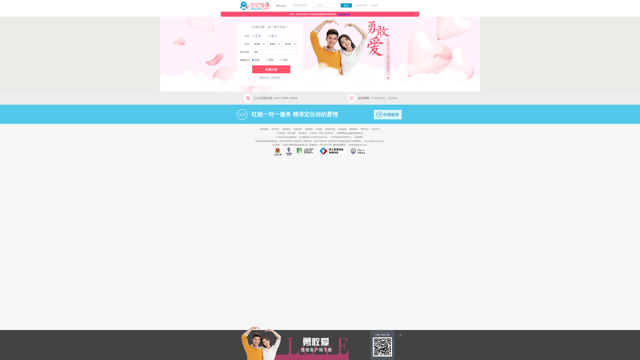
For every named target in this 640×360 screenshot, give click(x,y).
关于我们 (275, 129)
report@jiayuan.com (357, 145)
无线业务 (298, 129)
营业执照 (302, 133)
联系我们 (286, 129)
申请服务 (388, 114)
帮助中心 (365, 129)
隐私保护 (354, 129)
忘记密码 (374, 5)
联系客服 (264, 129)
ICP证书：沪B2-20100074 (322, 133)
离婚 (271, 60)
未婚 (257, 60)
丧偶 (285, 60)
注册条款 (309, 129)
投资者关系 (330, 129)
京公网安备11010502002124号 (313, 137)
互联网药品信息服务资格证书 (350, 133)
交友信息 (342, 129)
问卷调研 (359, 137)
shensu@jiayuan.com (374, 141)
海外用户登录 (361, 5)
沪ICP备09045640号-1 (341, 137)
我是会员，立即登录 (269, 77)
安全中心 (376, 129)
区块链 (319, 129)
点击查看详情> (344, 14)
